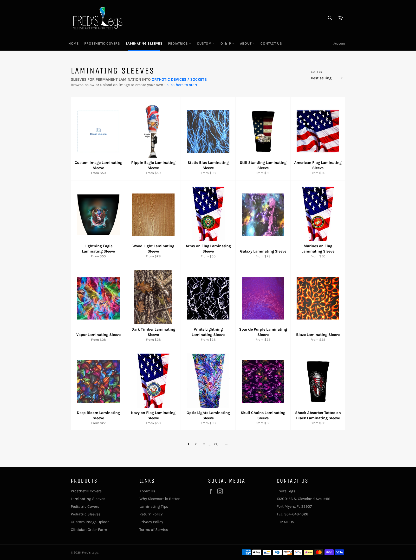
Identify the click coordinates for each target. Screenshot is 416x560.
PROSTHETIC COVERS (102, 43)
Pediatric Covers (85, 506)
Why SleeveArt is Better (159, 498)
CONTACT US (271, 43)
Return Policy (150, 514)
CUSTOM (205, 43)
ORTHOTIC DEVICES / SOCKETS (179, 79)
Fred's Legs (90, 552)
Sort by (316, 71)
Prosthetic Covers (86, 491)
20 (216, 444)
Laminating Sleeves (88, 498)
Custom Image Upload (90, 522)
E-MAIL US (285, 522)
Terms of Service (153, 529)
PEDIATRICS (178, 43)
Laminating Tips (153, 506)
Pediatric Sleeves (85, 514)
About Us (147, 491)
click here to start (182, 84)
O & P (226, 43)
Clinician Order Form (89, 529)
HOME (73, 43)
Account (339, 43)
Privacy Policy (151, 522)
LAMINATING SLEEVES (144, 43)
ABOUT (246, 43)
